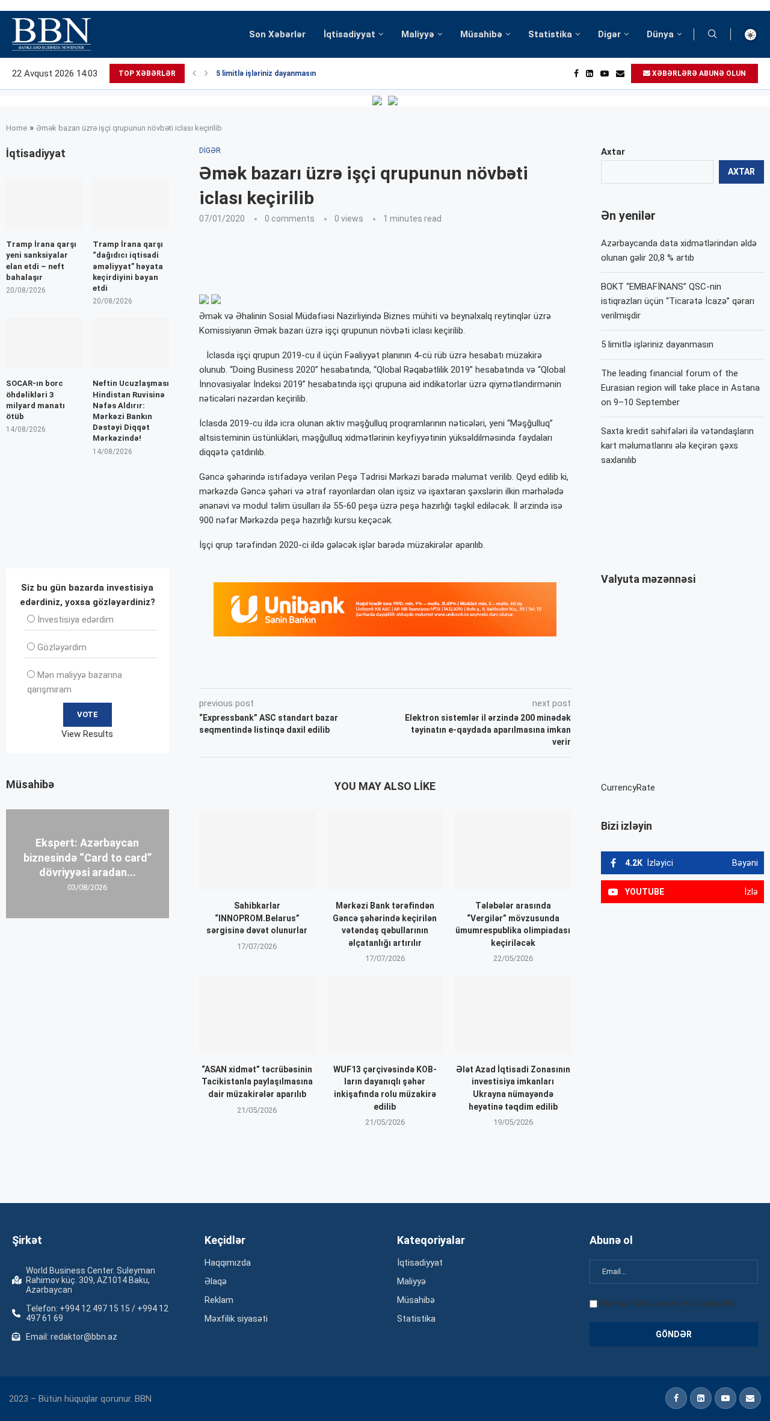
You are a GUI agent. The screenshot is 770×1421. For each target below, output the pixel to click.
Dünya (660, 34)
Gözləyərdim (62, 647)
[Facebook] (576, 73)
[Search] (712, 34)
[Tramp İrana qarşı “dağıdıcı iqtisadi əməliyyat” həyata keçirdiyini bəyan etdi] (131, 203)
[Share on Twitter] (333, 671)
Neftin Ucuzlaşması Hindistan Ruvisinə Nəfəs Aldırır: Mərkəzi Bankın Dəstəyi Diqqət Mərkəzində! (131, 411)
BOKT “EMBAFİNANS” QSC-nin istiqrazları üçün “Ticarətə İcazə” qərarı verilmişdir (677, 301)
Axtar (613, 151)
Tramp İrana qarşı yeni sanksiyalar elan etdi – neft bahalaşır (41, 261)
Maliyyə (417, 34)
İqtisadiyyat (349, 34)
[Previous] (194, 73)
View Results (87, 734)
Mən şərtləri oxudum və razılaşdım (667, 1303)
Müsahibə (481, 34)
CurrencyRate (628, 787)
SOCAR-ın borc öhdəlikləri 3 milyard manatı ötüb (35, 400)
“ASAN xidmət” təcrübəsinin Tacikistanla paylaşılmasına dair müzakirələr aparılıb (257, 1082)
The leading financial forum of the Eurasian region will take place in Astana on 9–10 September (680, 388)
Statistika (550, 34)
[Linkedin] (589, 73)
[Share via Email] (469, 671)
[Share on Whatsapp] (414, 671)
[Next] (206, 73)
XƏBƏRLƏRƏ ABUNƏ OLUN (698, 73)
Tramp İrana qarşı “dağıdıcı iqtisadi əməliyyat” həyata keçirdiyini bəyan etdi (128, 266)
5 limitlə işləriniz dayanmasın (266, 73)
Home (16, 127)
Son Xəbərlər (277, 34)
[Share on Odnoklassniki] (387, 671)
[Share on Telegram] (441, 671)
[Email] (620, 73)
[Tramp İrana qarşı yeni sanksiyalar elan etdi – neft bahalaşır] (44, 203)
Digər (609, 34)
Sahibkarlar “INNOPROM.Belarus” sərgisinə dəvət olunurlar (256, 918)
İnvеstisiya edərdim (75, 619)
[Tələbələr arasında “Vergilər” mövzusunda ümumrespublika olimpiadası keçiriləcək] (513, 850)
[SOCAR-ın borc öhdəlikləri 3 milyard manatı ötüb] (44, 343)
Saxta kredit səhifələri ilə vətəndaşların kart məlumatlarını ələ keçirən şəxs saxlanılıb (677, 445)
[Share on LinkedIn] (361, 671)
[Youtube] (604, 73)
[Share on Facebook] (306, 671)
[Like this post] (278, 671)
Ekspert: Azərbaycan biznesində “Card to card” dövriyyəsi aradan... (87, 857)
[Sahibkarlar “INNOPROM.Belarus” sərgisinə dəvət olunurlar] (257, 850)
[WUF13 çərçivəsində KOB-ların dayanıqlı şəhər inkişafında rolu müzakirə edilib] (385, 1014)
